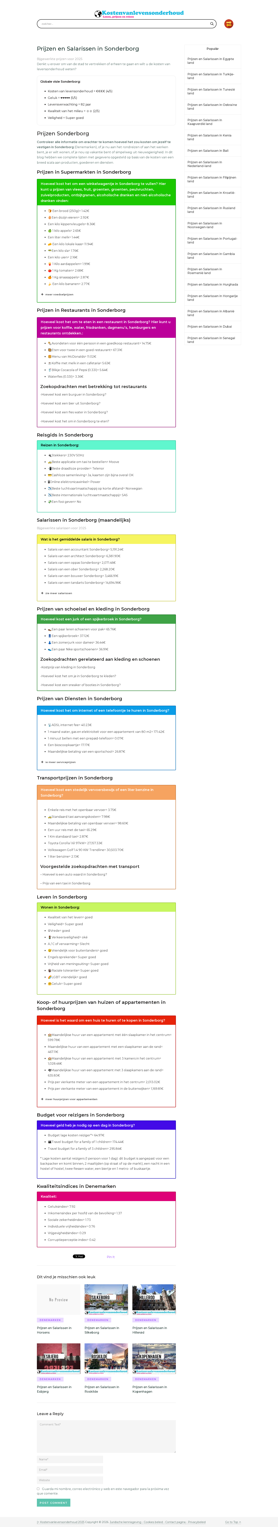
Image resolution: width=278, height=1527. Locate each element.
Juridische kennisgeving (126, 1522)
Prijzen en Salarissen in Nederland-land (204, 164)
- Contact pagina (174, 1522)
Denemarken (50, 1320)
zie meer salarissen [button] (58, 593)
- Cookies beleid (152, 1522)
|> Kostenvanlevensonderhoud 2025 (60, 1522)
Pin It (111, 1257)
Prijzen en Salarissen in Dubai (209, 326)
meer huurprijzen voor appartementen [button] (71, 1099)
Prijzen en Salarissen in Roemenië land (204, 271)
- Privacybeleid (196, 1522)
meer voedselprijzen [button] (59, 294)
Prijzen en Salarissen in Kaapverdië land (204, 122)
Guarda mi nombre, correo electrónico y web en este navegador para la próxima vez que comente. (103, 1491)
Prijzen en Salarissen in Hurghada (212, 284)
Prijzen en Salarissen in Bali (207, 150)
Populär (213, 49)
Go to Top (231, 1522)
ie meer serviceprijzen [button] (60, 762)
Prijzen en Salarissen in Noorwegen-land (204, 225)
